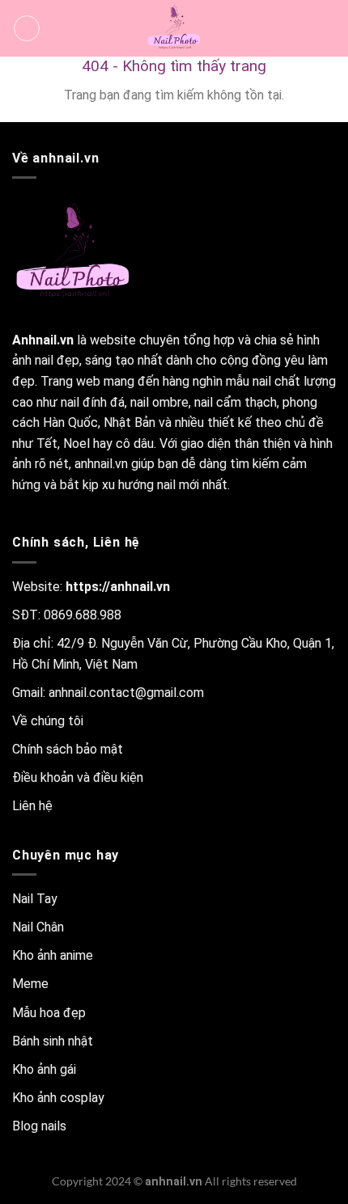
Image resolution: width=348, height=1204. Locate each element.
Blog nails (39, 1126)
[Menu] (27, 28)
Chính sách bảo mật (67, 749)
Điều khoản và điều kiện (77, 777)
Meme (30, 983)
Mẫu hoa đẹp (49, 1012)
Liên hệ (32, 805)
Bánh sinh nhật (52, 1041)
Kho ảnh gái (44, 1069)
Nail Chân (38, 927)
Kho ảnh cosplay (58, 1097)
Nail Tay (34, 898)
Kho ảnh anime (52, 955)
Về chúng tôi (47, 721)
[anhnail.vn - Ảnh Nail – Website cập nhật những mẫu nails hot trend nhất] (174, 28)
